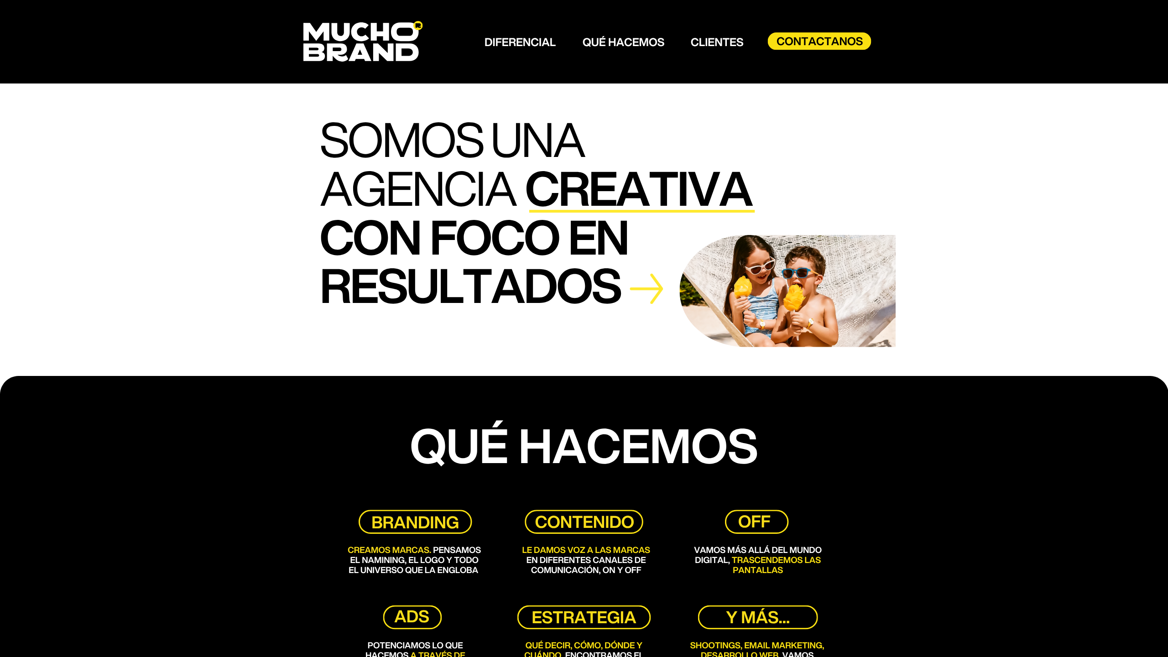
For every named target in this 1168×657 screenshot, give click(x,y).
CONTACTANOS (820, 41)
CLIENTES (717, 42)
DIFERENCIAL (520, 42)
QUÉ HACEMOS (623, 42)
